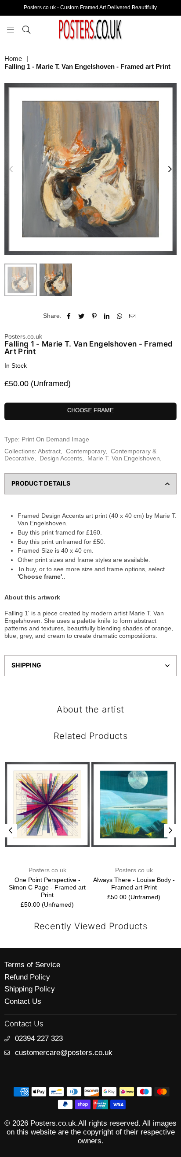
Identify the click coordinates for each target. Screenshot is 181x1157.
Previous (11, 169)
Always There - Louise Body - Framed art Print (84, 883)
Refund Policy (27, 977)
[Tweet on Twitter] (81, 316)
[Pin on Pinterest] (94, 316)
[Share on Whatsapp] (119, 316)
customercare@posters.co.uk (63, 1052)
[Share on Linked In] (107, 316)
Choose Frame (90, 410)
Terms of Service (32, 965)
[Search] (26, 29)
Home (13, 58)
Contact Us (22, 1001)
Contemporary (85, 451)
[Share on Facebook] (68, 316)
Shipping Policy (29, 989)
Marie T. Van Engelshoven (123, 458)
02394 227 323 (39, 1038)
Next (170, 169)
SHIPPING (26, 665)
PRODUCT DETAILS (40, 483)
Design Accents (61, 458)
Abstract (49, 451)
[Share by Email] (132, 316)
